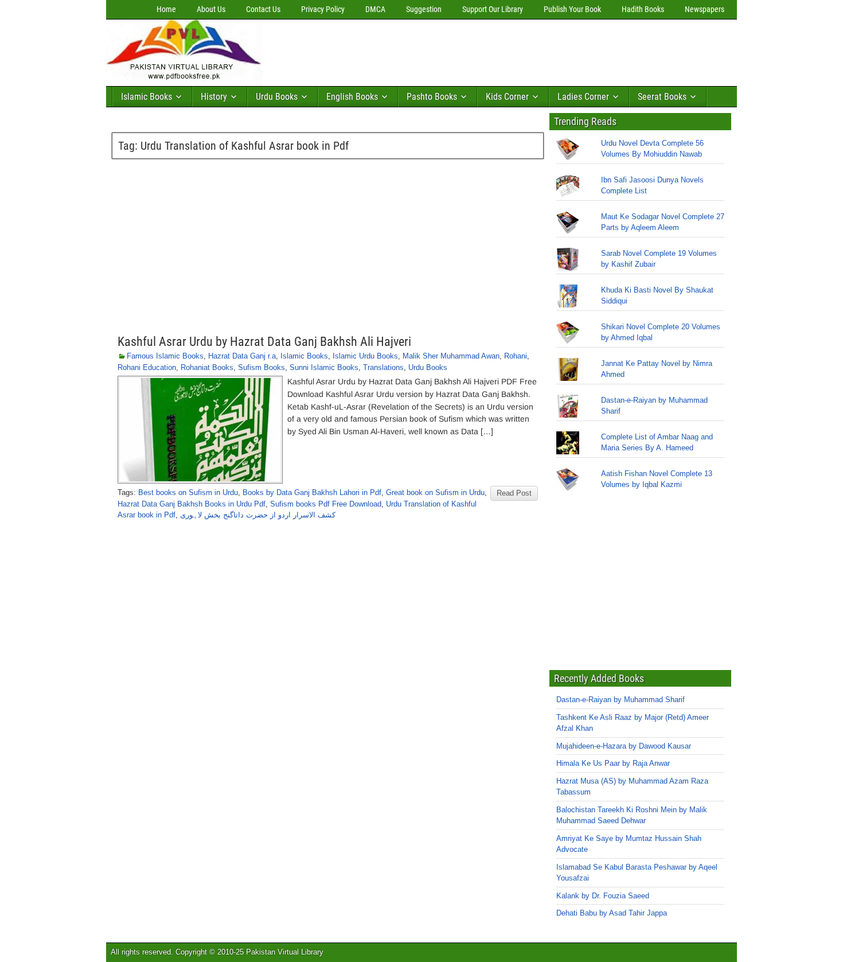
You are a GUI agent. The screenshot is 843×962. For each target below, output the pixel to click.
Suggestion (424, 9)
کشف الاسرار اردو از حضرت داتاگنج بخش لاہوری (257, 515)
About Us (211, 9)
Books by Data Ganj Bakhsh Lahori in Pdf (312, 492)
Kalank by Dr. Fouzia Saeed (602, 895)
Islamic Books (146, 96)
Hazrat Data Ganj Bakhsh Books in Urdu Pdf (192, 504)
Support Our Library (492, 9)
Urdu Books (277, 96)
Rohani (515, 356)
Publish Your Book (572, 9)
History (214, 96)
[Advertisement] (476, 50)
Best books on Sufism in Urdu (188, 492)
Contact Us (263, 9)
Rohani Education (147, 367)
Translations (383, 367)
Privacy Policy (323, 9)
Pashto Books (432, 96)
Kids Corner (507, 96)
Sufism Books (261, 367)
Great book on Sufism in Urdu (435, 492)
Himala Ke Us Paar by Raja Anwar (613, 763)
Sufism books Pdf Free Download (325, 504)
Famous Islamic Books (165, 356)
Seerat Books (662, 96)
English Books (352, 96)
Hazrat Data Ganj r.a (242, 356)
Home (166, 9)
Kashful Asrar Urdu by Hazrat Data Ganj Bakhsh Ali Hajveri (264, 341)
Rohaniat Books (207, 367)
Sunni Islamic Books (324, 367)
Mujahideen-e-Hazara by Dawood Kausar (623, 746)
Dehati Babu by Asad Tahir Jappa (611, 913)
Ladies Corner (583, 96)
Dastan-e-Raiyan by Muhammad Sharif (620, 699)
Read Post (514, 493)
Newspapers (704, 9)
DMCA (375, 9)
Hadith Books (643, 9)
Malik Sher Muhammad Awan (451, 356)
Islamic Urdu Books (365, 356)
